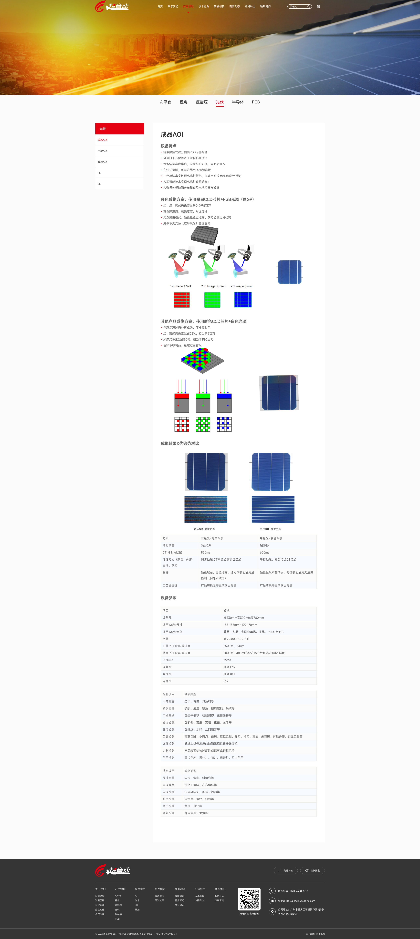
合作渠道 (315, 870)
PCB (256, 102)
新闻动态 (234, 6)
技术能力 (204, 6)
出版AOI (102, 151)
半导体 (238, 102)
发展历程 (99, 900)
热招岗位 (199, 900)
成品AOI (102, 140)
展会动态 (179, 905)
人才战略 (199, 895)
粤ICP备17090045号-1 (166, 933)
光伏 (220, 102)
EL (99, 184)
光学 (137, 900)
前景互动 (320, 933)
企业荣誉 (99, 905)
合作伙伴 (99, 914)
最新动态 (179, 895)
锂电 (184, 102)
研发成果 (159, 900)
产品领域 (188, 6)
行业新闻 (179, 900)
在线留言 (219, 900)
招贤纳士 (250, 6)
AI (136, 895)
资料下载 (288, 870)
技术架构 (159, 895)
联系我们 (265, 6)
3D (136, 905)
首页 (160, 6)
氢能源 (202, 102)
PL (99, 173)
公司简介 (99, 895)
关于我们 (173, 6)
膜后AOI (102, 162)
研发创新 (219, 6)
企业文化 (99, 909)
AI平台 (166, 102)
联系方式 (219, 895)
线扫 (137, 909)
